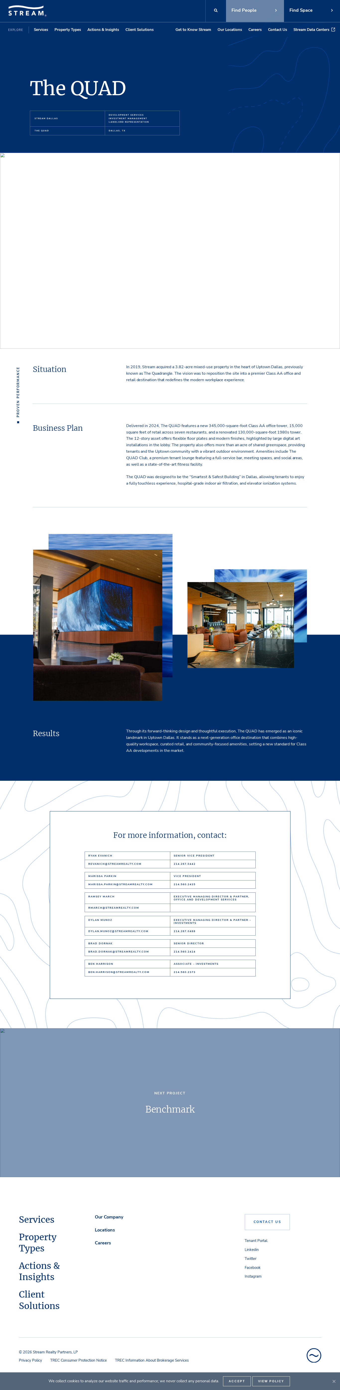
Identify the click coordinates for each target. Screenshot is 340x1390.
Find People (244, 10)
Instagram (253, 1276)
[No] (333, 1381)
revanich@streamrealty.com (115, 864)
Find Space (301, 10)
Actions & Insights (103, 29)
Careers (255, 29)
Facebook (253, 1267)
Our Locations (230, 29)
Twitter (250, 1258)
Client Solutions (139, 29)
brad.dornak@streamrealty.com (118, 952)
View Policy (271, 1381)
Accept (237, 1381)
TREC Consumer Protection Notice (78, 1360)
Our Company (109, 1217)
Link (170, 1102)
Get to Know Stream (193, 29)
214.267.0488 (185, 931)
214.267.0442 (185, 864)
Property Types (68, 29)
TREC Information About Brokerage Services (152, 1360)
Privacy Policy (30, 1360)
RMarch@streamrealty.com (113, 908)
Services (41, 29)
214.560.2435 (185, 884)
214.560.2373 (185, 972)
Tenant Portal (256, 1240)
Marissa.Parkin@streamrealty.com (120, 884)
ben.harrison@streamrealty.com (119, 972)
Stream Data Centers (311, 29)
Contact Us (277, 29)
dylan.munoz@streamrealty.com (118, 931)
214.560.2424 (185, 952)
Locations (105, 1230)
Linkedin (252, 1249)
